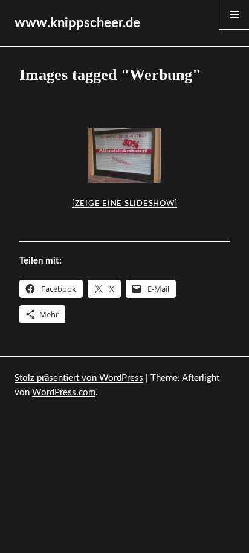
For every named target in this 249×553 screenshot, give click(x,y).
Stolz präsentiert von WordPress (79, 378)
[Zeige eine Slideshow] (125, 204)
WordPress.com (63, 392)
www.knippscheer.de (77, 23)
